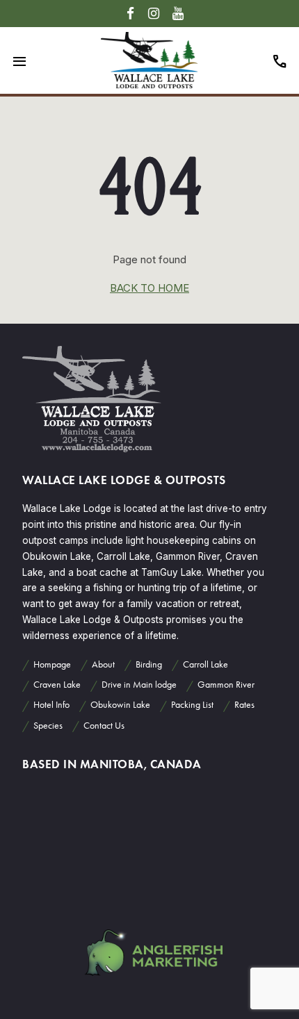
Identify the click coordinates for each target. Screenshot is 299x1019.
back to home (149, 288)
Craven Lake (57, 684)
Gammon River (225, 684)
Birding (149, 664)
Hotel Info (51, 705)
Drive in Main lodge (139, 684)
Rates (244, 705)
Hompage (52, 664)
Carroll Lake (205, 664)
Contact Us (103, 725)
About (103, 664)
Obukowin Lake (120, 705)
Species (48, 725)
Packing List (192, 705)
